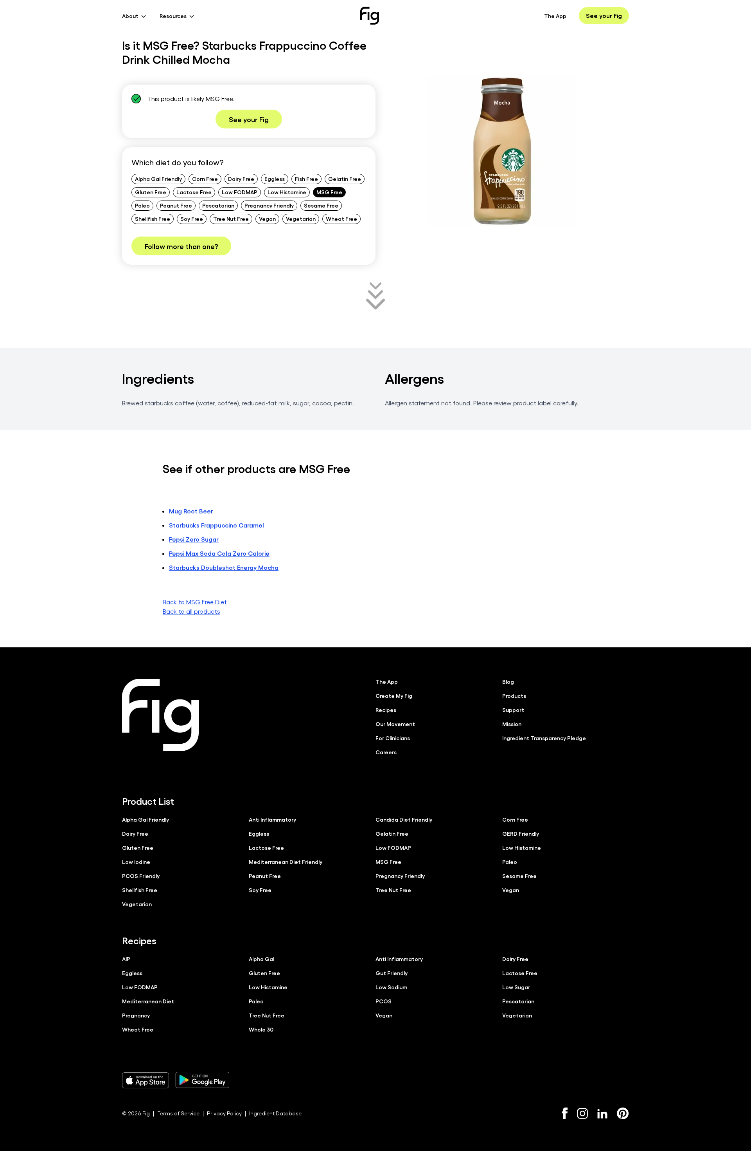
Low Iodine (136, 861)
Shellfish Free (152, 218)
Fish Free (306, 178)
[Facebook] (565, 1113)
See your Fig (604, 15)
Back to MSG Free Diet (195, 601)
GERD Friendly (520, 833)
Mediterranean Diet (148, 1001)
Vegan (267, 218)
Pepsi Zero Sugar (194, 539)
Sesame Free (321, 205)
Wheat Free (341, 218)
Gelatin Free (344, 178)
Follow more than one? (181, 246)
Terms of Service (178, 1113)
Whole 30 (261, 1029)
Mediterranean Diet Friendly (285, 861)
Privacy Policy (224, 1113)
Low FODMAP (239, 192)
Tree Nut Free (231, 218)
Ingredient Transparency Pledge (544, 738)
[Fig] (369, 15)
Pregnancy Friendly (269, 205)
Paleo (142, 205)
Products (514, 695)
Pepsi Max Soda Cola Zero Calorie (219, 553)
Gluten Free (150, 192)
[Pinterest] (623, 1113)
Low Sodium (391, 987)
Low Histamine (287, 192)
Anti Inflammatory (272, 819)
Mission (511, 723)
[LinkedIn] (602, 1113)
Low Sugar (516, 987)
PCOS (384, 1001)
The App (555, 16)
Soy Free (191, 218)
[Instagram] (582, 1113)
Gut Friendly (392, 973)
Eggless (274, 178)
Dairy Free (241, 178)
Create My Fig (394, 695)
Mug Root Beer (191, 511)
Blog (508, 681)
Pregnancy (136, 1015)
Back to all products (191, 611)
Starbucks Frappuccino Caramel (216, 525)
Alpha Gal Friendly (158, 178)
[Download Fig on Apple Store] (145, 1080)
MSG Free (329, 192)
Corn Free (205, 178)
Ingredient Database (275, 1113)
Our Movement (395, 723)
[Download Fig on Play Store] (202, 1080)
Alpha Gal (261, 958)
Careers (386, 752)
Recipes (386, 709)
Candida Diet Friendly (404, 819)
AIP (126, 958)
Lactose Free (194, 192)
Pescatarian (218, 205)
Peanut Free (176, 205)
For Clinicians (393, 738)
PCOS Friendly (141, 875)
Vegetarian (301, 218)
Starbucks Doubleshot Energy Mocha (223, 567)
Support (513, 709)
